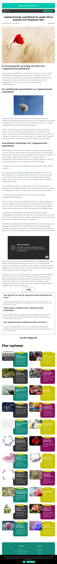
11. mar (47, 386)
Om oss (40, 551)
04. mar (20, 403)
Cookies (40, 554)
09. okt (48, 352)
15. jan (20, 488)
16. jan (47, 454)
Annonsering (39, 549)
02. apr (20, 352)
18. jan (47, 403)
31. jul (20, 386)
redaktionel (51, 23)
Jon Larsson (15, 23)
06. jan (47, 369)
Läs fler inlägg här (28, 338)
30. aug (20, 369)
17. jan (20, 437)
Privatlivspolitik (30, 561)
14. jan (47, 505)
